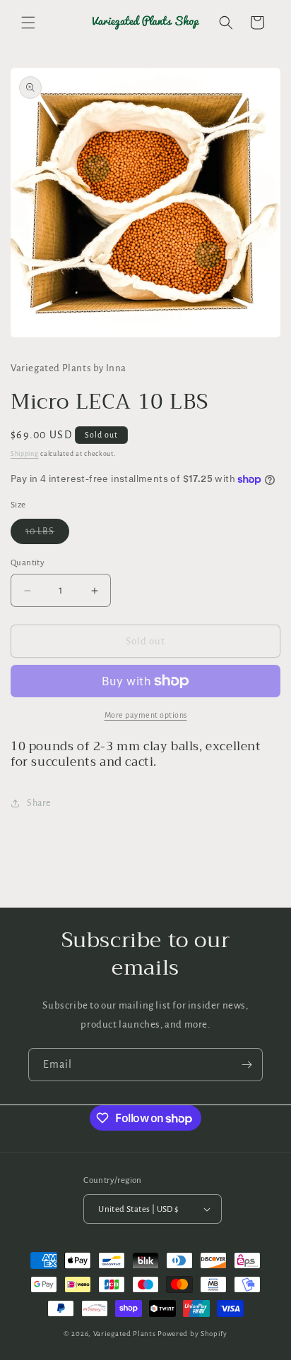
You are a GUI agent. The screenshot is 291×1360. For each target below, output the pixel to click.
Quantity (27, 562)
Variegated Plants (124, 1333)
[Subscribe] (246, 1064)
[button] (28, 22)
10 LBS (47, 535)
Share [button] (39, 803)
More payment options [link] (146, 715)
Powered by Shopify (192, 1333)
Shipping (25, 453)
